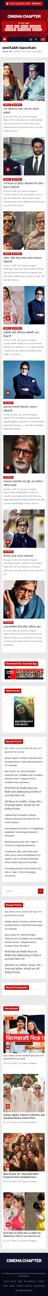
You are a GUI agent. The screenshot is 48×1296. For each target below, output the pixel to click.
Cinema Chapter (29, 116)
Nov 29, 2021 (12, 116)
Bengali (7, 105)
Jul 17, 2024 (12, 1240)
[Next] (33, 712)
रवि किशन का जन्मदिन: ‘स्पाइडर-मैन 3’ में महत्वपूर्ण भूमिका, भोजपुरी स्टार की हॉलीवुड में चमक (23, 805)
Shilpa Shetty (10, 30)
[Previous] (15, 712)
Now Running (39, 1286)
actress (9, 26)
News (8, 1077)
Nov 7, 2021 (11, 265)
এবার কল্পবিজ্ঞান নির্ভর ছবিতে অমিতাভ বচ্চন (22, 626)
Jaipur (12, 1286)
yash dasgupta (24, 30)
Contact (40, 1281)
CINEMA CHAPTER (24, 16)
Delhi (5, 1286)
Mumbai (28, 1286)
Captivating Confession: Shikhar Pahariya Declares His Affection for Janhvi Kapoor (22, 819)
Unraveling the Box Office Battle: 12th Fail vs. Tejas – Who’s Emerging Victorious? (23, 872)
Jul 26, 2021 (11, 631)
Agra (20, 1281)
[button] (36, 39)
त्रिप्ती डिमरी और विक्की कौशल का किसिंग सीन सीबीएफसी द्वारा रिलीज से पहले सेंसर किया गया (23, 792)
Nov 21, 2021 (12, 191)
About (13, 1281)
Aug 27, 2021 (12, 560)
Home (5, 51)
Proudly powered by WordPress (15, 1273)
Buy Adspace (29, 1281)
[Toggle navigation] (31, 39)
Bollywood (17, 105)
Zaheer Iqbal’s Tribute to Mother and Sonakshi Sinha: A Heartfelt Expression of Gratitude (24, 762)
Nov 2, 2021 (11, 340)
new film (24, 26)
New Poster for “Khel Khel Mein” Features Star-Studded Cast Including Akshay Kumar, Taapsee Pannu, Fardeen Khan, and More (22, 1179)
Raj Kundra (37, 30)
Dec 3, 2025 (12, 1063)
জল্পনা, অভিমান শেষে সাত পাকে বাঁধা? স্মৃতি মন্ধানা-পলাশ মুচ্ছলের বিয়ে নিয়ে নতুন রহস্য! (23, 1057)
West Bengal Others (24, 1290)
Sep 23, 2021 (12, 414)
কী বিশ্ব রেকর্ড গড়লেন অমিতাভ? (18, 556)
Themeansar (23, 1276)
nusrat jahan (35, 26)
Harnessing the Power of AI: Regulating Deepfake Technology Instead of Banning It (24, 832)
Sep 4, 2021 (11, 489)
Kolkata (20, 1286)
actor (17, 26)
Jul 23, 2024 (12, 1122)
